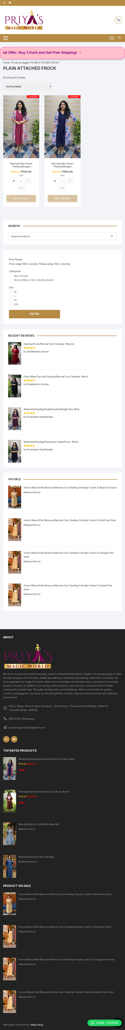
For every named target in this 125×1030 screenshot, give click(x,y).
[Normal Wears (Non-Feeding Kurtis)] (11, 279)
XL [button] (28, 181)
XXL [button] (21, 188)
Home (6, 62)
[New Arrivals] (11, 275)
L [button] (20, 181)
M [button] (14, 181)
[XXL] (11, 304)
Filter (34, 314)
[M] (11, 291)
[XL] (11, 300)
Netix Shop (37, 1024)
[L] (11, 295)
